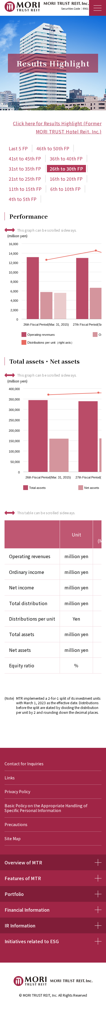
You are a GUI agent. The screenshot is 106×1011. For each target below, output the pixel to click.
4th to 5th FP (22, 199)
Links (10, 777)
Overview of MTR (23, 862)
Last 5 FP (18, 148)
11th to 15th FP (25, 188)
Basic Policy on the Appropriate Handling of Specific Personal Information (46, 808)
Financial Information (27, 909)
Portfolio (14, 894)
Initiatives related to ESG (32, 941)
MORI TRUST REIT (49, 7)
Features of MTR (23, 878)
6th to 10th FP (65, 188)
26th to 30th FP (66, 168)
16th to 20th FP (66, 178)
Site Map (13, 838)
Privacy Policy (17, 791)
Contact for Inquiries (24, 763)
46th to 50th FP (52, 148)
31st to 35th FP (25, 168)
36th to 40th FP (66, 158)
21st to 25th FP (25, 178)
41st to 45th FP (25, 158)
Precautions (16, 824)
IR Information (20, 925)
